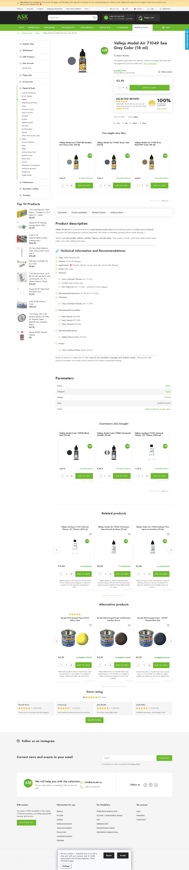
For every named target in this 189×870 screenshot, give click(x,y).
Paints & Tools (29, 88)
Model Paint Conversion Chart (107, 811)
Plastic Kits (27, 75)
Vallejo (24, 139)
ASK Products (28, 57)
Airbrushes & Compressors (31, 165)
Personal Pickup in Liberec (106, 828)
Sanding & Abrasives (29, 168)
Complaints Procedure (64, 836)
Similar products (117, 212)
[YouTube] (156, 785)
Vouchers (27, 195)
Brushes (24, 119)
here (71, 861)
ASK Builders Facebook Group (107, 832)
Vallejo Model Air (152, 409)
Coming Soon (26, 68)
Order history (141, 819)
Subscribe (164, 758)
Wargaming (26, 172)
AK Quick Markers (28, 142)
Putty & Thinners (27, 113)
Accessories (28, 81)
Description (62, 212)
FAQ (98, 819)
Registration (166, 9)
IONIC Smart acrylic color (31, 136)
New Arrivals (28, 63)
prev (57, 550)
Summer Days (28, 44)
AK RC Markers (27, 96)
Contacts (40, 9)
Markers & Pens (27, 155)
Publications (28, 182)
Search (94, 18)
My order (30, 9)
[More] (166, 27)
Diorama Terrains (28, 109)
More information (150, 63)
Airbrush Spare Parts (29, 152)
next (170, 550)
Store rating (94, 692)
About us (20, 9)
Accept (123, 855)
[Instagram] (150, 785)
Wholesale (60, 840)
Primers (24, 162)
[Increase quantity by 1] (127, 88)
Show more (94, 720)
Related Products (99, 212)
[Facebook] (145, 785)
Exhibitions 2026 (102, 824)
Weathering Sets (27, 122)
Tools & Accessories (29, 93)
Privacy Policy (135, 764)
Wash (23, 145)
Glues (24, 106)
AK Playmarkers (27, 129)
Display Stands (27, 175)
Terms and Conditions (73, 9)
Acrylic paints (165, 409)
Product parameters (79, 212)
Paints (24, 99)
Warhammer (28, 50)
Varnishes (25, 116)
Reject (109, 855)
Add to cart (149, 88)
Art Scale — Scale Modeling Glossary (110, 815)
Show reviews (161, 108)
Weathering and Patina (29, 103)
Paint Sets (25, 126)
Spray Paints (26, 159)
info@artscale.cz (93, 782)
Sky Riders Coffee (31, 189)
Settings (65, 866)
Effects (24, 149)
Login (138, 811)
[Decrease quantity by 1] (119, 88)
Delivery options (166, 72)
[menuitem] (21, 27)
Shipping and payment (54, 9)
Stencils (24, 132)
